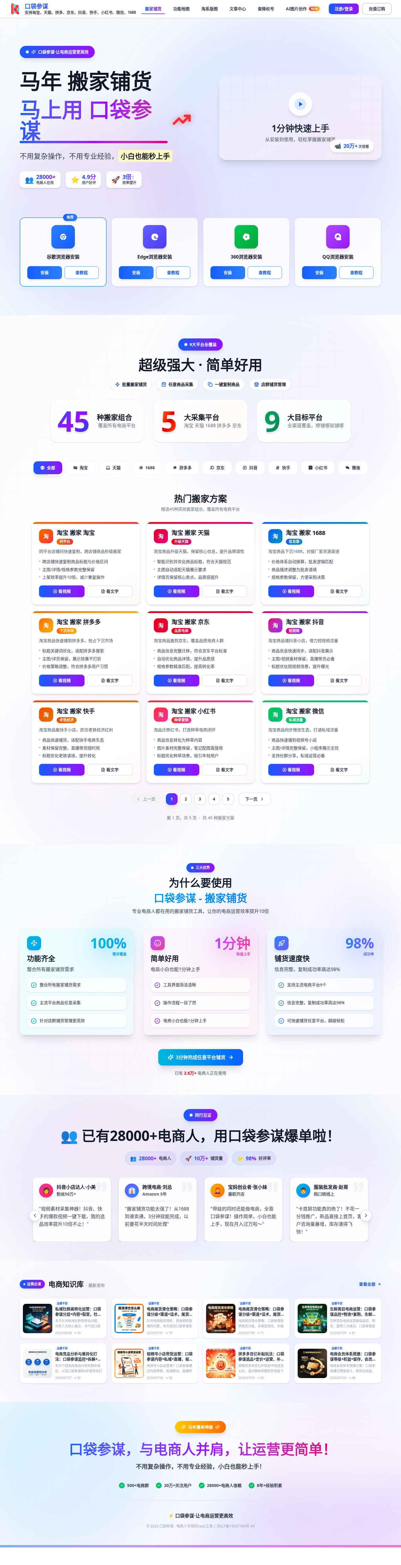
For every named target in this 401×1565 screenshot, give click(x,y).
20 (284, 1251)
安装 (45, 272)
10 (196, 1251)
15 (240, 1251)
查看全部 (367, 1284)
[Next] (366, 1215)
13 (222, 1251)
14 (231, 1251)
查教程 (81, 272)
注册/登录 (344, 8)
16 (249, 1251)
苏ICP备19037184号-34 (236, 1526)
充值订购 (377, 8)
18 (266, 1251)
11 (205, 1251)
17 (258, 1251)
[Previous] (35, 1215)
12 (214, 1251)
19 (275, 1251)
